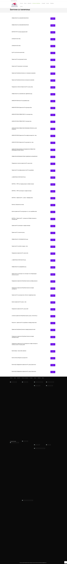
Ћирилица (52, 3)
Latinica (21, 6)
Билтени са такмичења (36, 3)
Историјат (43, 3)
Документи (29, 3)
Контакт (47, 3)
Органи (25, 3)
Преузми (53, 18)
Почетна (21, 3)
